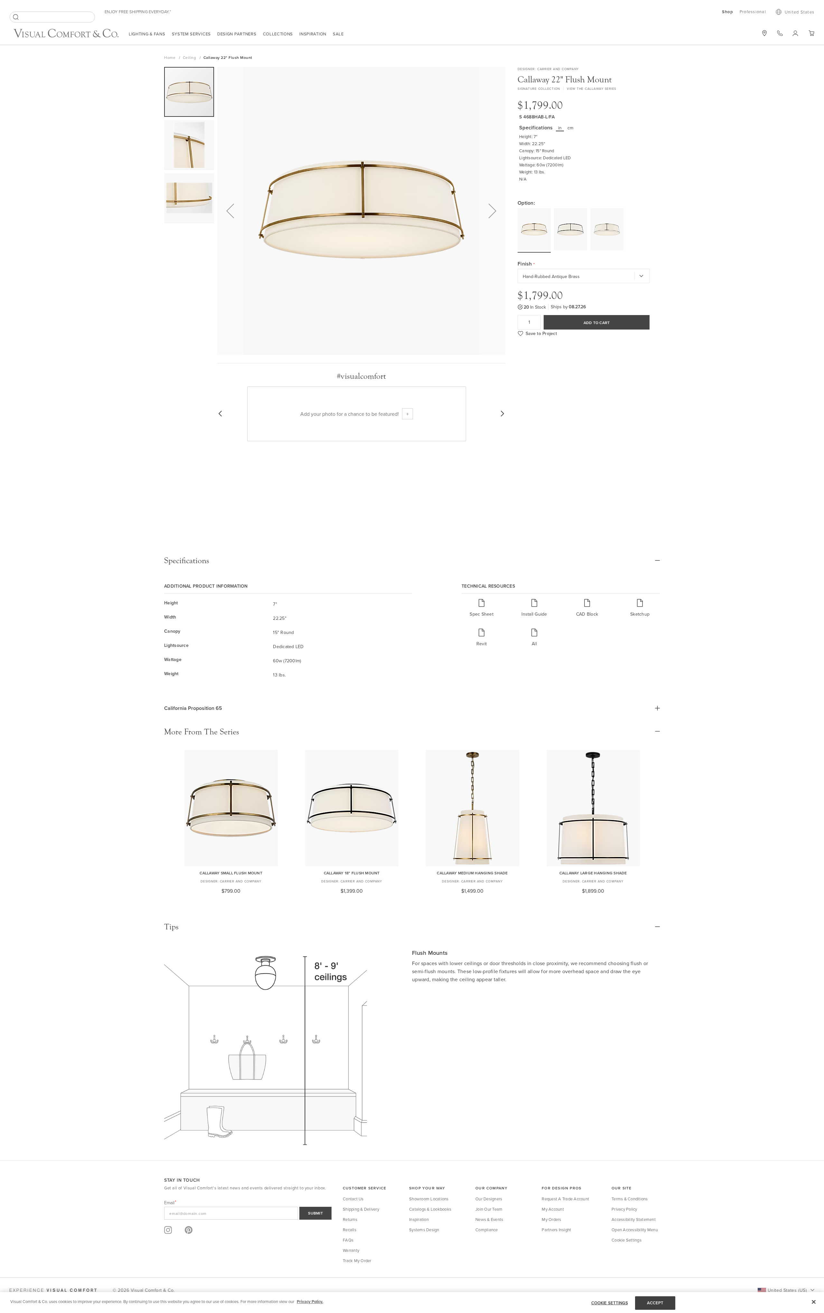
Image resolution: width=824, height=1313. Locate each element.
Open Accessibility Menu (635, 1230)
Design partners (237, 34)
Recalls (349, 1230)
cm (570, 128)
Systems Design (424, 1230)
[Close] (814, 1302)
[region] (412, 1302)
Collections (278, 34)
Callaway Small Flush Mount (231, 873)
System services (191, 34)
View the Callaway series (591, 88)
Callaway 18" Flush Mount (352, 873)
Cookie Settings (626, 1240)
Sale (338, 34)
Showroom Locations (429, 1199)
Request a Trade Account (565, 1199)
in (560, 128)
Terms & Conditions (630, 1199)
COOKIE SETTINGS (609, 1303)
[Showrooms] (764, 33)
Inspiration (312, 34)
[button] (230, 211)
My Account (553, 1209)
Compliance (486, 1230)
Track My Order (357, 1260)
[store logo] (66, 34)
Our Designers (488, 1199)
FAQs (348, 1240)
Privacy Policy (624, 1209)
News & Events (489, 1219)
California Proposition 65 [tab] (193, 708)
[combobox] (52, 17)
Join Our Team (488, 1209)
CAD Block (587, 614)
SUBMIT (315, 1213)
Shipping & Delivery (361, 1209)
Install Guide (534, 614)
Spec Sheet (481, 614)
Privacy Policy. (310, 1302)
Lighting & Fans (147, 34)
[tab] (412, 560)
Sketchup (640, 614)
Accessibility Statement (634, 1219)
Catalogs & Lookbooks (430, 1209)
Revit (481, 643)
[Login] (795, 33)
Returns (350, 1219)
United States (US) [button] (787, 1290)
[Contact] (780, 33)
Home (170, 57)
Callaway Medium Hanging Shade (472, 873)
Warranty (351, 1250)
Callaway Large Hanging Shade (593, 873)
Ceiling (190, 57)
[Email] (248, 1213)
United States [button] (799, 11)
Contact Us (353, 1199)
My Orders (551, 1219)
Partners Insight (556, 1230)
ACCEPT (655, 1303)
